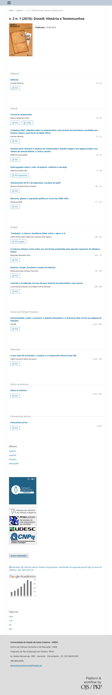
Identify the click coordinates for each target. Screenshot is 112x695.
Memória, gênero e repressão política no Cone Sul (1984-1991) (39, 198)
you (10, 628)
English (12, 451)
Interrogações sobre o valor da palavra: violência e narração (38, 167)
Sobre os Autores (18, 390)
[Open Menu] (9, 2)
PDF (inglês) (19, 241)
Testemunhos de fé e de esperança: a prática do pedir (35, 182)
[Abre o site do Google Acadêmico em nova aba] (22, 597)
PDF (16, 88)
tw (10, 624)
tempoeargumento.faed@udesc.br (26, 665)
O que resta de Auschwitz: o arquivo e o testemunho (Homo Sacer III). (43, 355)
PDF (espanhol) (20, 175)
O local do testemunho (21, 114)
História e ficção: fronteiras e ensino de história (32, 267)
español (12, 455)
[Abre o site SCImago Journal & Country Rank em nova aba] (56, 570)
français (12, 459)
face (11, 616)
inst (10, 620)
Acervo (19, 10)
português (14, 463)
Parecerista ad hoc (19, 422)
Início (11, 10)
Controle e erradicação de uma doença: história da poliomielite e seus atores (46, 283)
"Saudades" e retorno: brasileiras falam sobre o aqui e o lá (37, 233)
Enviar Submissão (18, 555)
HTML (28, 123)
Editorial (14, 79)
